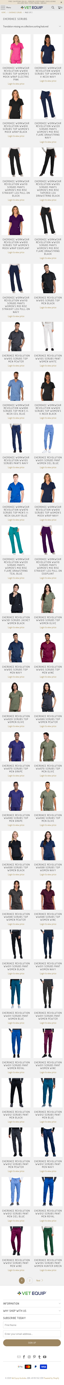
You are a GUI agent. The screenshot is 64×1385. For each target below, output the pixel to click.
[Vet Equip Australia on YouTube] (45, 1357)
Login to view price (16, 83)
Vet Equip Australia (19, 1378)
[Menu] (1, 8)
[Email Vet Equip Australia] (19, 1357)
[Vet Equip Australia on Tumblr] (39, 1357)
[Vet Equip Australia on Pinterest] (34, 1357)
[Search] (53, 8)
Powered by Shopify (51, 1378)
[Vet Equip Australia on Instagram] (29, 1357)
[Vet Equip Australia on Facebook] (24, 1357)
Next (38, 1280)
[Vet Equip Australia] (32, 8)
